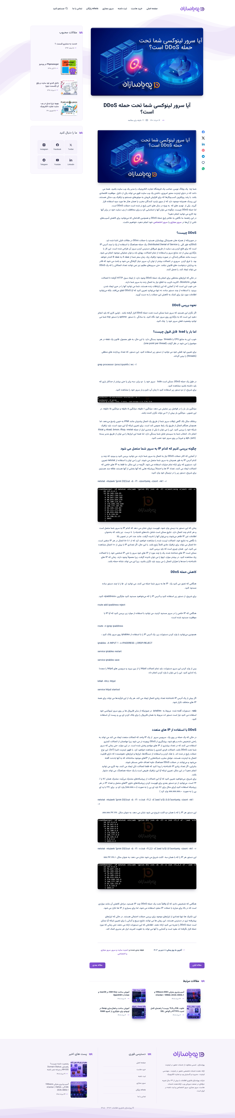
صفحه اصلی (151, 8)
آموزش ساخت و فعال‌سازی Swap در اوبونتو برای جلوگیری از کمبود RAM (114, 1010)
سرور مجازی (108, 8)
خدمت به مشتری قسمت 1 (66, 44)
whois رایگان (92, 8)
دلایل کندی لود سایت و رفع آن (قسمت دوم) (47, 85)
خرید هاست (136, 8)
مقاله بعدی (97, 965)
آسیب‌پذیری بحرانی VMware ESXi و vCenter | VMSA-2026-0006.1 (169, 994)
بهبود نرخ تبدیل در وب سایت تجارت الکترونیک (49, 105)
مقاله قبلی (197, 965)
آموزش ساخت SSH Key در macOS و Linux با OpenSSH (113, 994)
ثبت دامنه (122, 8)
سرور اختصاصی (160, 222)
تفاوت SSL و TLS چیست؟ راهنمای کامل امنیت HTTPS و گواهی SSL (167, 1010)
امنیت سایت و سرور (120, 950)
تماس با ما (77, 8)
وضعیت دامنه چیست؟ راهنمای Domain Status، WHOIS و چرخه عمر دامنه (58, 1066)
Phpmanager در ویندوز (49, 64)
